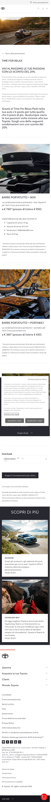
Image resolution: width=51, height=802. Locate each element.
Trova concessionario (40, 2)
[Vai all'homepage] (3, 8)
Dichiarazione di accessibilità (12, 782)
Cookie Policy (7, 773)
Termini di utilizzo (8, 769)
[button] (15, 458)
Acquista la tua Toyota (14, 673)
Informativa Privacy (9, 777)
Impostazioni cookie (14, 420)
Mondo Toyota (10, 685)
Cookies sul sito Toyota (12, 414)
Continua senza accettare (37, 379)
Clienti (5, 679)
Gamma (6, 667)
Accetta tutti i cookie (35, 420)
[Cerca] (38, 8)
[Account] (43, 8)
